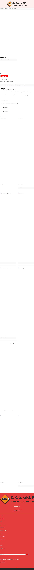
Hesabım (1, 545)
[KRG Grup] (17, 6)
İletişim (1, 521)
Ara (26, 554)
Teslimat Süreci (2, 539)
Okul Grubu (4, 8)
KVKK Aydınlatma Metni (3, 530)
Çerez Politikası (2, 527)
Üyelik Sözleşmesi (2, 548)
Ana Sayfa (1, 8)
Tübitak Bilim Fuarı (9, 8)
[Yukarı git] (32, 568)
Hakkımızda (1, 518)
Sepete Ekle (4, 76)
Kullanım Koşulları (2, 536)
